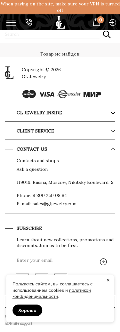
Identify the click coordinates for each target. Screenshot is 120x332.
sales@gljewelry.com (54, 204)
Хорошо (27, 310)
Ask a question (32, 169)
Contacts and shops (38, 160)
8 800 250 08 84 (50, 195)
